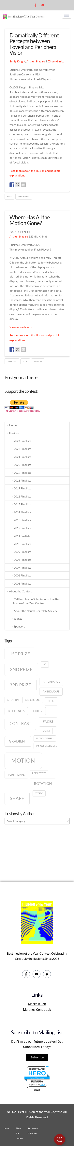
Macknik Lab (37, 1004)
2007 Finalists (22, 567)
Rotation (43, 783)
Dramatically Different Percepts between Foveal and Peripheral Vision (34, 44)
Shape (17, 798)
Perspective (39, 773)
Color (37, 711)
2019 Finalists (22, 472)
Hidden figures (44, 738)
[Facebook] (35, 5)
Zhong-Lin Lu (56, 61)
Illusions (14, 433)
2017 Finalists (22, 488)
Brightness (16, 711)
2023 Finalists (22, 448)
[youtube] (42, 5)
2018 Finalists (22, 480)
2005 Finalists (22, 583)
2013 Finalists (22, 520)
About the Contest (20, 591)
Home (13, 425)
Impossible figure (46, 745)
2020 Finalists (22, 464)
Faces (48, 722)
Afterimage (51, 681)
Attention (13, 700)
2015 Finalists (22, 504)
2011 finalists (22, 536)
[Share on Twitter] (17, 184)
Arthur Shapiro (35, 61)
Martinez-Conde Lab (37, 1010)
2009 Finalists (22, 551)
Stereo (39, 793)
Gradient (18, 741)
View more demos (20, 327)
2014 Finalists (22, 512)
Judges (18, 618)
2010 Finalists (22, 544)
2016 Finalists (22, 496)
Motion (38, 361)
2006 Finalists (22, 575)
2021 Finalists (22, 457)
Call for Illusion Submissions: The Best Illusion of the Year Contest (36, 601)
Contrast (20, 723)
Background (32, 700)
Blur (9, 196)
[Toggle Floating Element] (59, 1139)
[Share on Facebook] (11, 184)
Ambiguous (51, 691)
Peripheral (23, 196)
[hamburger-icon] (66, 16)
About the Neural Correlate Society (35, 611)
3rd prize (12, 361)
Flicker (45, 731)
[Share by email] (23, 184)
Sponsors (19, 626)
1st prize (20, 653)
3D (44, 664)
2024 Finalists (22, 441)
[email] (47, 974)
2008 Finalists (22, 559)
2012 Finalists (22, 528)
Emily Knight (17, 61)
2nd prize (21, 669)
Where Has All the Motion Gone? (29, 220)
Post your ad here (21, 377)
